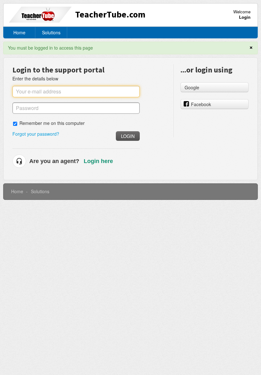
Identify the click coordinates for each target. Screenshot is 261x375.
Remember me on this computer (52, 123)
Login (128, 136)
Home (19, 32)
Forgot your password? (35, 134)
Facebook (201, 104)
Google (192, 87)
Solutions (51, 32)
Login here (98, 161)
